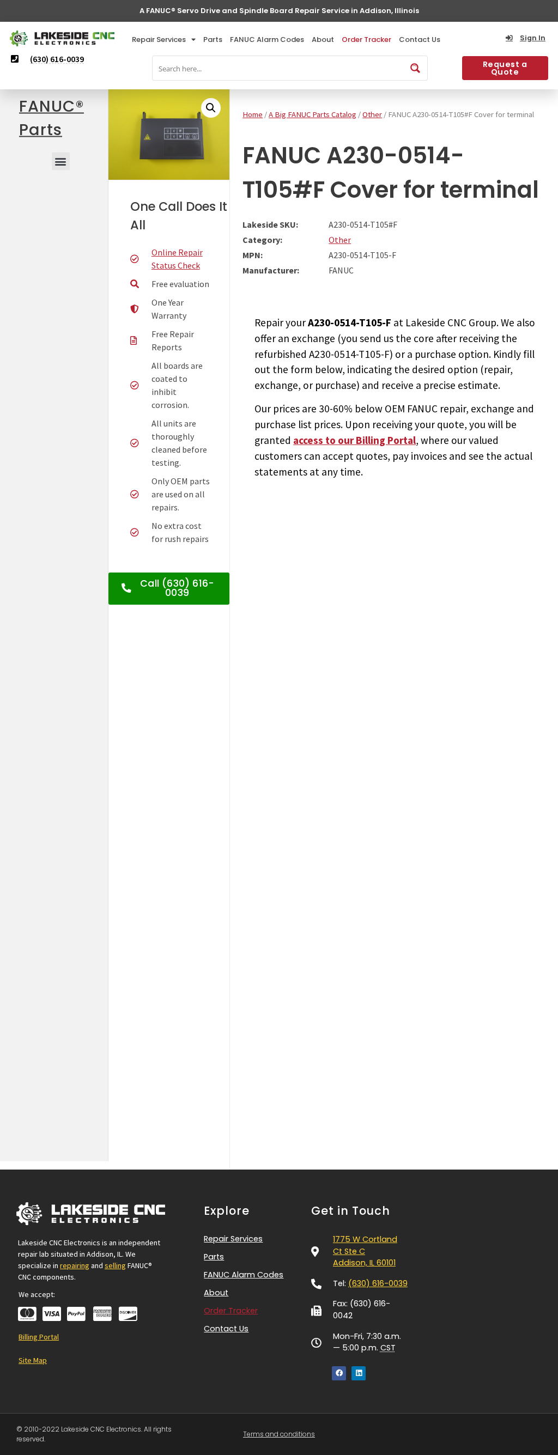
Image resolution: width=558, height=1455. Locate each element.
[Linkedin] (358, 1373)
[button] (61, 161)
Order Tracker (366, 39)
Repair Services (159, 39)
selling (115, 1265)
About (323, 39)
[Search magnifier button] (415, 68)
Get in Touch (350, 1211)
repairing (74, 1265)
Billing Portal (39, 1337)
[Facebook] (339, 1373)
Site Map (33, 1360)
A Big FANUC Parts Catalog (312, 114)
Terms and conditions (279, 1434)
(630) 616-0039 (378, 1283)
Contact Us (419, 39)
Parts (212, 39)
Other (372, 114)
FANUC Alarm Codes (267, 39)
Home (252, 114)
